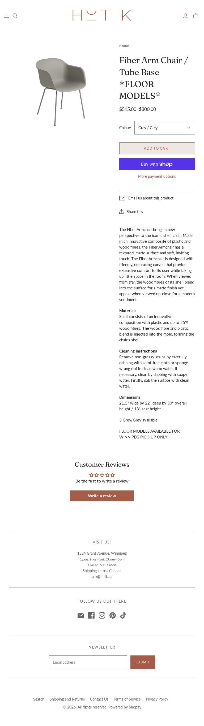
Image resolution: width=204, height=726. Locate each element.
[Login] (185, 16)
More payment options (157, 176)
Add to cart (157, 148)
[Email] (81, 615)
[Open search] (15, 16)
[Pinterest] (112, 615)
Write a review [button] (102, 495)
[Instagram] (102, 615)
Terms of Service (127, 699)
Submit (142, 662)
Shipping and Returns (67, 699)
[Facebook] (91, 615)
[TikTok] (123, 615)
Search (38, 699)
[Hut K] (102, 15)
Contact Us (99, 699)
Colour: (125, 127)
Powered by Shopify (124, 707)
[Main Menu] (6, 16)
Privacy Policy (157, 699)
